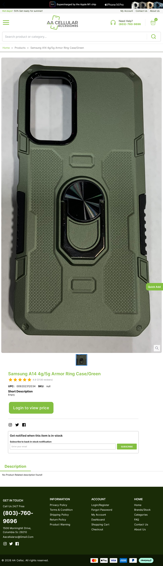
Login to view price (31, 407)
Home (6, 47)
